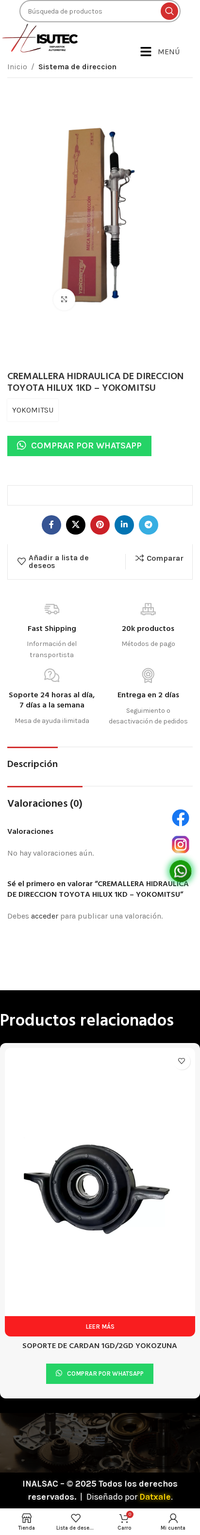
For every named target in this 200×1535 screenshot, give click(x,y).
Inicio (17, 66)
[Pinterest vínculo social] (100, 525)
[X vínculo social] (75, 525)
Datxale (155, 1371)
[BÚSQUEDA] (169, 11)
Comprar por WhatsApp (86, 445)
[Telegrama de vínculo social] (148, 525)
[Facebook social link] (51, 525)
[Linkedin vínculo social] (124, 525)
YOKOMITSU (32, 409)
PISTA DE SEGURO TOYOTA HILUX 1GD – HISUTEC (100, 1220)
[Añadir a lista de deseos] (181, 1061)
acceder (44, 916)
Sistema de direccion (77, 66)
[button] (100, 1314)
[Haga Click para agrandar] (64, 299)
